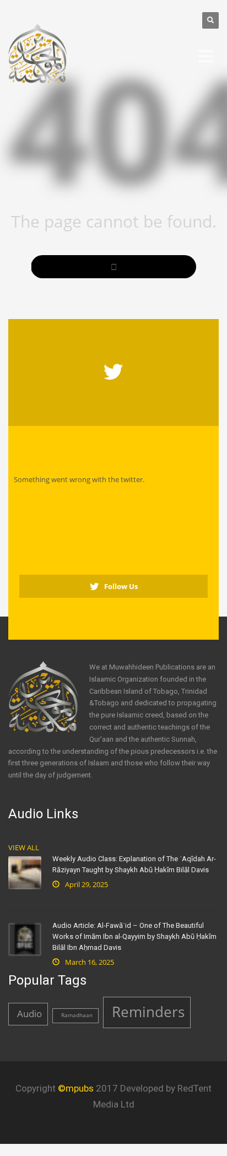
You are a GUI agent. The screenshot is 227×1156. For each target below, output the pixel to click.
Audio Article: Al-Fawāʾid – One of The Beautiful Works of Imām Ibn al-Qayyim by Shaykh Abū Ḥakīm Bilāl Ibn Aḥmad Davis (134, 936)
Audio (29, 1013)
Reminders (148, 1012)
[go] (113, 266)
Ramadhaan (77, 1015)
